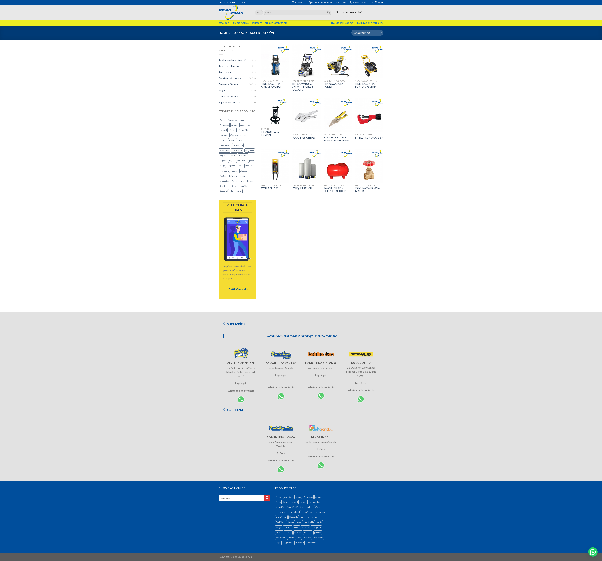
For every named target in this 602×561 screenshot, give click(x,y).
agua (242, 120)
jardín (251, 160)
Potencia (233, 176)
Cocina (233, 130)
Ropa (234, 186)
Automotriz (225, 72)
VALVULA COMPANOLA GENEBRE (367, 189)
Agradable (232, 120)
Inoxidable (241, 160)
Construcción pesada (230, 78)
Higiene (223, 160)
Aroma (234, 125)
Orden (235, 171)
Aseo (242, 125)
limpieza (231, 165)
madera (248, 165)
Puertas (235, 181)
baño (250, 125)
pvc (242, 181)
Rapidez (250, 181)
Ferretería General (228, 84)
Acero (222, 120)
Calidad (223, 130)
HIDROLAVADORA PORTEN (333, 85)
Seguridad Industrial (229, 102)
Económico (224, 150)
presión (243, 176)
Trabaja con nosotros (342, 23)
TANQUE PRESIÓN (302, 188)
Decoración (242, 140)
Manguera (224, 171)
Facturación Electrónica (370, 23)
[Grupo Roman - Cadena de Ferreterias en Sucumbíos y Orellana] (234, 12)
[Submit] (267, 498)
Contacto (256, 23)
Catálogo (224, 23)
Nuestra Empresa (240, 23)
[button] (593, 552)
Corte (231, 140)
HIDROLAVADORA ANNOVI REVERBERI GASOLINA (303, 87)
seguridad (243, 186)
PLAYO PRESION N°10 (303, 137)
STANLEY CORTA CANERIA (369, 137)
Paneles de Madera (229, 96)
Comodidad (243, 130)
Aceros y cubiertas (229, 66)
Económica (238, 145)
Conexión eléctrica (238, 135)
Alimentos (224, 125)
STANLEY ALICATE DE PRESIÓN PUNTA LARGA (336, 139)
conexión (223, 135)
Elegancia (249, 150)
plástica (243, 171)
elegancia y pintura (228, 155)
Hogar (222, 90)
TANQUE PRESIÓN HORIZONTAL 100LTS (335, 189)
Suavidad (224, 191)
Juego (222, 165)
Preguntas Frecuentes (276, 23)
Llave (240, 165)
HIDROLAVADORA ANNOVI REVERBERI (271, 85)
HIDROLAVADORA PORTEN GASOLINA (365, 85)
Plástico (223, 176)
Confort (223, 140)
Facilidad (243, 155)
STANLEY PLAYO (269, 188)
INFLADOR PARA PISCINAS (270, 133)
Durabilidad (225, 145)
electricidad (237, 150)
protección (224, 181)
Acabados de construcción (233, 59)
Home (223, 32)
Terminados (236, 191)
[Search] (328, 12)
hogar (231, 160)
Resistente (224, 186)
